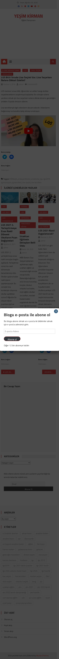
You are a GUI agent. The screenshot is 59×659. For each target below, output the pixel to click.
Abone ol (12, 339)
